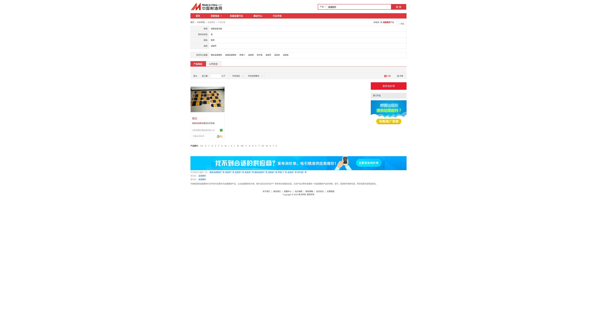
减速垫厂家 (239, 172)
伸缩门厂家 (282, 172)
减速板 (286, 55)
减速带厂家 (229, 172)
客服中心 (288, 191)
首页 (198, 15)
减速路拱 (202, 176)
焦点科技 (302, 194)
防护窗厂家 (302, 172)
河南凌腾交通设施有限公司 (203, 130)
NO (242, 146)
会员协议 (320, 191)
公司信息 (213, 63)
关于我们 (266, 191)
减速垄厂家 (292, 172)
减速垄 (277, 55)
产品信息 (198, 63)
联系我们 (277, 191)
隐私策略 (309, 191)
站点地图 (298, 191)
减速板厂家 (272, 172)
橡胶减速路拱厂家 (217, 172)
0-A (201, 146)
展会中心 (258, 15)
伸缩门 (242, 55)
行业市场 (277, 15)
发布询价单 (388, 86)
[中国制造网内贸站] (206, 6)
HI (226, 146)
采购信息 (215, 15)
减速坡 (251, 55)
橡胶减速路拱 (216, 55)
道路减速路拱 (230, 55)
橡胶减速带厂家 (260, 172)
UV (262, 146)
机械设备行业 (236, 15)
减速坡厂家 (249, 172)
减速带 (268, 55)
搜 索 (398, 7)
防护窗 (259, 55)
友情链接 (330, 191)
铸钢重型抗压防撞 (203, 123)
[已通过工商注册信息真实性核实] (221, 130)
